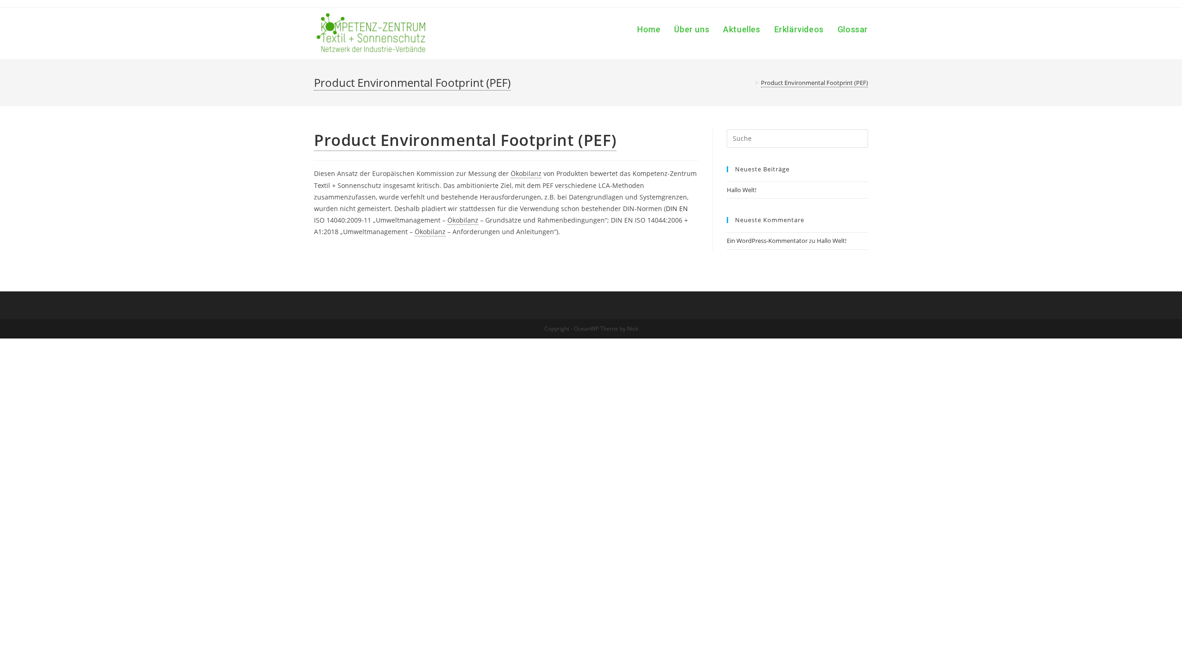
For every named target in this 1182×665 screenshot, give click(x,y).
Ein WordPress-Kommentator (767, 240)
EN (683, 208)
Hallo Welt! (741, 190)
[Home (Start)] (750, 83)
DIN (671, 208)
